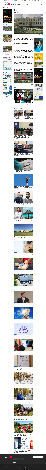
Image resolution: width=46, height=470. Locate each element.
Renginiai (28, 466)
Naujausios (5, 0)
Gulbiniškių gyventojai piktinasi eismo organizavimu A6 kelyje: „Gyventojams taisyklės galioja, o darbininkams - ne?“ (7, 43)
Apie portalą (28, 457)
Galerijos (23, 1)
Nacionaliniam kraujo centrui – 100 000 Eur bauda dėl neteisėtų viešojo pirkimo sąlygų (22, 402)
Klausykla (22, 0)
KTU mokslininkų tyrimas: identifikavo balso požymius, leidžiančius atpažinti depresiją (22, 204)
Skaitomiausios (9, 0)
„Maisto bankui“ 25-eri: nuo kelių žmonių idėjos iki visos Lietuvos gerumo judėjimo (23, 435)
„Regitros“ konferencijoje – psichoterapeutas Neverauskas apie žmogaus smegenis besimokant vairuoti (22, 451)
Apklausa (31, 466)
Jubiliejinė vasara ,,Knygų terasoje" (7, 95)
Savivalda (15, 0)
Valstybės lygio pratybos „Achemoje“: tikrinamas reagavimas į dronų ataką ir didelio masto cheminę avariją (23, 154)
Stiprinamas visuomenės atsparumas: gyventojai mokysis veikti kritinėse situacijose (23, 271)
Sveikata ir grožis (40, 0)
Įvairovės (28, 0)
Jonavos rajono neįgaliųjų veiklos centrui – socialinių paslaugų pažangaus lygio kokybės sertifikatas (22, 369)
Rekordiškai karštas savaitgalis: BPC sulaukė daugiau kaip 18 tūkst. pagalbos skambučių (22, 320)
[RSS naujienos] (42, 7)
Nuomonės (25, 0)
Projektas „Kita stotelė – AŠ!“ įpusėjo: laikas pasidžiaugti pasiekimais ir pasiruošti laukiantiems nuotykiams (22, 418)
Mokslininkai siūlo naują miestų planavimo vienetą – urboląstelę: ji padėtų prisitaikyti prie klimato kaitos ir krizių (23, 237)
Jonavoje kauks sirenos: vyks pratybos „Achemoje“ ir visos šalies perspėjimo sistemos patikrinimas (23, 187)
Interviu (20, 0)
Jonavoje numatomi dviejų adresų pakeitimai (7, 32)
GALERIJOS (14, 462)
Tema (17, 0)
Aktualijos (12, 0)
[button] (6, 96)
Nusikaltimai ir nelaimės (32, 0)
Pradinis (17, 466)
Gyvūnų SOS (34, 466)
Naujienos (20, 466)
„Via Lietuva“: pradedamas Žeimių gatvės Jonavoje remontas (7, 54)
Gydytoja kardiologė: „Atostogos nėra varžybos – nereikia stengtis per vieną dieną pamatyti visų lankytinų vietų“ (23, 220)
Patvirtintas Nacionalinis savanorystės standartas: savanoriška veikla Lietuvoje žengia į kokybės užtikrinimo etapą (23, 254)
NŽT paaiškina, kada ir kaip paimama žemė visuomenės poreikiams (22, 171)
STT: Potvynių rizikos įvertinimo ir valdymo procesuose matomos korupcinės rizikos (22, 386)
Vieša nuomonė (24, 466)
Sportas (36, 0)
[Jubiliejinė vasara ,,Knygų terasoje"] (6, 83)
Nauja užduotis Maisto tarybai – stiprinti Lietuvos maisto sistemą (18, 117)
